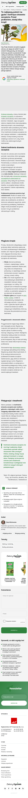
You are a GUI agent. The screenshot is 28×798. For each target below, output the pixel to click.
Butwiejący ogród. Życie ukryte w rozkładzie (13, 500)
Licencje (3, 761)
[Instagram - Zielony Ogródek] (12, 788)
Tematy (4, 539)
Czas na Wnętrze (6, 773)
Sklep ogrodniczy (6, 777)
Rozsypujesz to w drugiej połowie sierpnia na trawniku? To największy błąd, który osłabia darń (13, 505)
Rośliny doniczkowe (7, 547)
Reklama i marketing (6, 752)
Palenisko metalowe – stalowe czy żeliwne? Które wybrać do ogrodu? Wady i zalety (11, 667)
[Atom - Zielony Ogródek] (22, 788)
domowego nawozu (19, 347)
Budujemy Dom (5, 771)
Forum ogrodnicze (6, 775)
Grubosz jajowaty (7, 114)
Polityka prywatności (7, 763)
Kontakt (3, 749)
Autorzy (3, 747)
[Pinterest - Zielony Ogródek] (15, 788)
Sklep (22, 2)
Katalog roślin (20, 6)
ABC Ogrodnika (10, 6)
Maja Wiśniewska (5, 43)
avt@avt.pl (4, 734)
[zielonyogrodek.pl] (1, 9)
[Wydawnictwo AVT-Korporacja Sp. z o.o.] (14, 721)
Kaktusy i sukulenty (7, 544)
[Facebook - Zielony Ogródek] (8, 788)
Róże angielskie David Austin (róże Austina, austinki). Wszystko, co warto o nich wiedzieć (12, 656)
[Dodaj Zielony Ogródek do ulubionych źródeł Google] (5, 788)
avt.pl (2, 735)
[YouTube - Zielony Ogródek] (19, 788)
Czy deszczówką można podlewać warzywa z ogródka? (11, 662)
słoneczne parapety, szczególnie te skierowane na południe (14, 178)
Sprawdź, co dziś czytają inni (12, 640)
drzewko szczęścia (7, 116)
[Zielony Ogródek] (14, 783)
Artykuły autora (7, 533)
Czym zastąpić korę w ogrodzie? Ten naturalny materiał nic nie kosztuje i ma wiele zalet (11, 673)
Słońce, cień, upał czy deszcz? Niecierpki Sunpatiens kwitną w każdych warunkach (11, 650)
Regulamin (4, 759)
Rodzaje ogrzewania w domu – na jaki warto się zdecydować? (11, 645)
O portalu (3, 745)
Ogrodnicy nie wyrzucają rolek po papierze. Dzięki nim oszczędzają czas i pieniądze (14, 494)
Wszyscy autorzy (20, 533)
